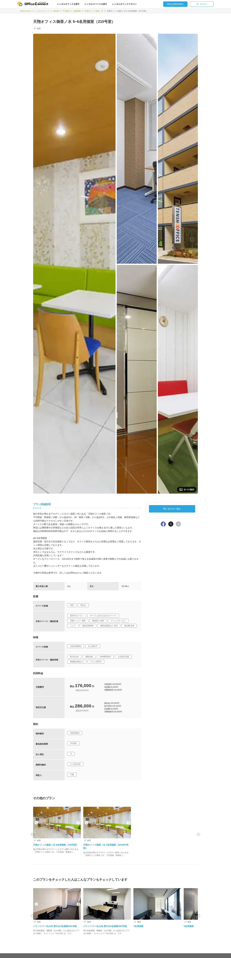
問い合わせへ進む (172, 508)
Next (78, 822)
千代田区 (66, 11)
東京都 (56, 11)
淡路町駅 (77, 11)
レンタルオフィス (42, 11)
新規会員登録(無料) (175, 4)
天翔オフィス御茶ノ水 (93, 11)
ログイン (203, 4)
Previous (36, 822)
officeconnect (25, 11)
